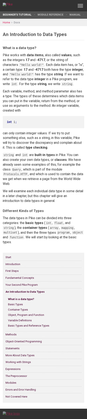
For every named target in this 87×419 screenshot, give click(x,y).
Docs (17, 22)
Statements (12, 348)
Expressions (12, 369)
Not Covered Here (16, 396)
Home (6, 22)
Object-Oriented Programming (23, 341)
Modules (10, 382)
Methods (10, 334)
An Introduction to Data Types (25, 291)
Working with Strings (18, 362)
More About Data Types (19, 355)
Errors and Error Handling (20, 389)
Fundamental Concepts (19, 277)
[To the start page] (11, 414)
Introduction (12, 264)
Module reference (50, 14)
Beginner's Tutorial (17, 14)
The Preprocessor (16, 376)
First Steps (12, 270)
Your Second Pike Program (21, 284)
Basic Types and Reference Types (28, 325)
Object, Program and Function (26, 314)
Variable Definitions (20, 320)
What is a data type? (21, 299)
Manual (75, 14)
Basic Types (15, 304)
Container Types (18, 309)
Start (8, 257)
